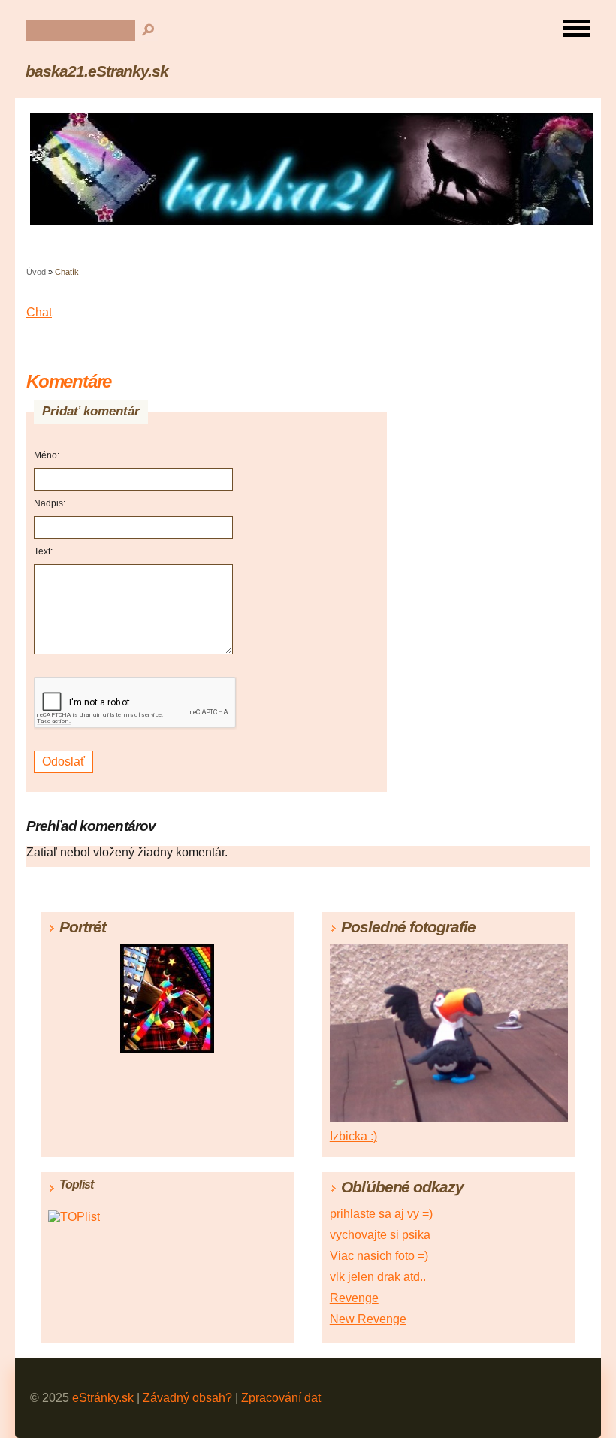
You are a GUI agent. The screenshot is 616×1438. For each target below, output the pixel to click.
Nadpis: (49, 503)
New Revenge (368, 1319)
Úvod (36, 271)
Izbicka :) (353, 1136)
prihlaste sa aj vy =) (381, 1213)
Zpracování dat (281, 1397)
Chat (39, 312)
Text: (43, 551)
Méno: (46, 455)
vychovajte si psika (380, 1234)
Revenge (354, 1297)
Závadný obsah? (187, 1397)
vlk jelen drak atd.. (378, 1276)
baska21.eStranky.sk (97, 71)
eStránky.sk (103, 1397)
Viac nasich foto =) (379, 1255)
